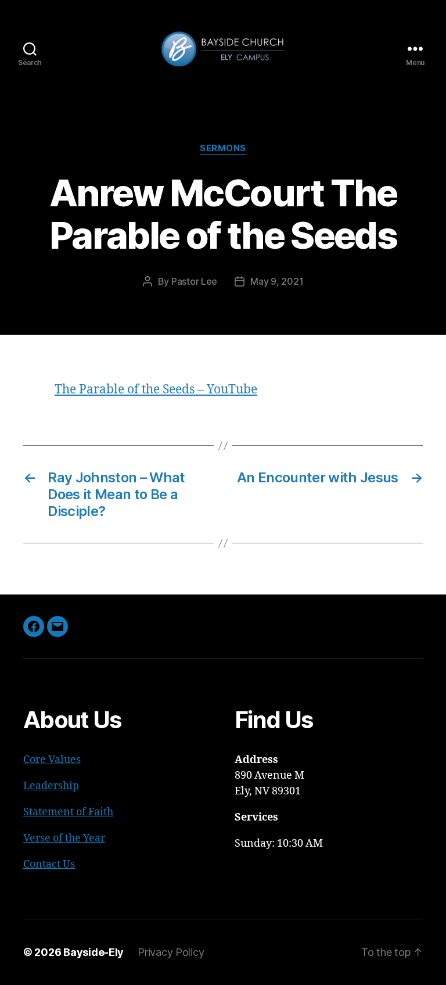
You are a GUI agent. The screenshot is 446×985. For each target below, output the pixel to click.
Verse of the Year (64, 838)
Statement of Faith (68, 812)
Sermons (223, 148)
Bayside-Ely (93, 952)
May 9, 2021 (276, 281)
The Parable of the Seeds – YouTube (156, 389)
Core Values (52, 759)
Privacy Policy (171, 952)
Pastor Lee (194, 281)
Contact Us (49, 864)
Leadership (51, 786)
